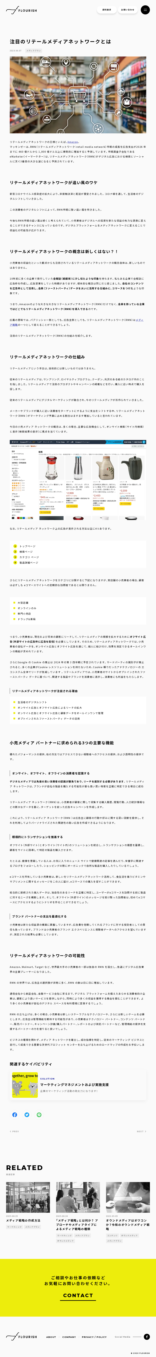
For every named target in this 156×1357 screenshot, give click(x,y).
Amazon (72, 142)
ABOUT (51, 1337)
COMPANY (69, 1337)
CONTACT (78, 1295)
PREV (15, 1131)
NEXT (140, 1131)
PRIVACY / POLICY (94, 1337)
